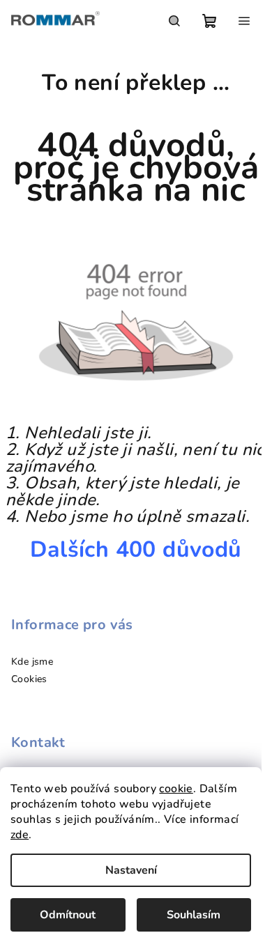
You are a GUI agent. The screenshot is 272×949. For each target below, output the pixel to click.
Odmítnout (68, 915)
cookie (175, 788)
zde (19, 834)
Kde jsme (32, 661)
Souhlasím (193, 915)
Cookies (29, 679)
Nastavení (131, 870)
